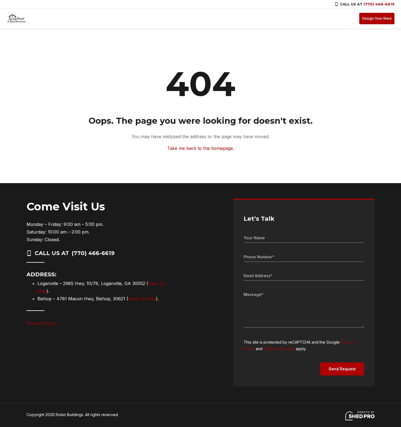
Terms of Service (279, 348)
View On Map (142, 298)
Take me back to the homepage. (200, 148)
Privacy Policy (41, 323)
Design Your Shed (376, 18)
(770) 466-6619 (379, 4)
